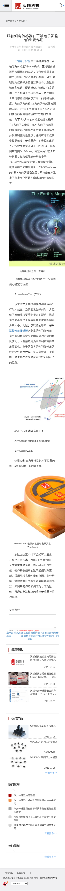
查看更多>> (51, 773)
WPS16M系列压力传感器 (43, 726)
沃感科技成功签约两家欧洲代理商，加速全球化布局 (43, 659)
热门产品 (17, 718)
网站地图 (9, 873)
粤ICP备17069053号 (48, 878)
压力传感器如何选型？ (25, 795)
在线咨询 (21, 873)
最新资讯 (17, 649)
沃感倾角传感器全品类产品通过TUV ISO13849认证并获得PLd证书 (43, 694)
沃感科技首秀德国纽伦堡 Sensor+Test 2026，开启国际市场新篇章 (43, 676)
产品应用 (21, 21)
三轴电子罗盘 (22, 61)
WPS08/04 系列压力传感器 (43, 742)
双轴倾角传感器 (18, 330)
